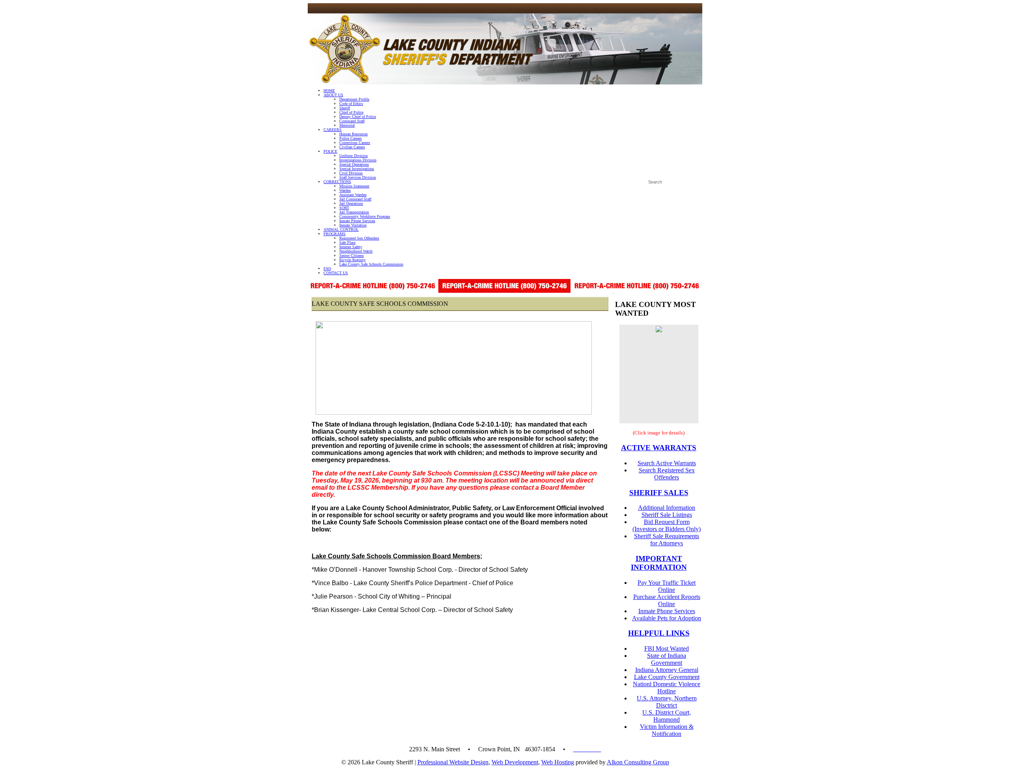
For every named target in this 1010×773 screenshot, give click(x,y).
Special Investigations (356, 169)
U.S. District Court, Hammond (666, 716)
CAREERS (333, 129)
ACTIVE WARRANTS (658, 448)
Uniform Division (353, 155)
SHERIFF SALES (658, 493)
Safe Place (347, 242)
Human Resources (353, 134)
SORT (344, 208)
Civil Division (351, 173)
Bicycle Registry (352, 260)
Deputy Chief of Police (357, 116)
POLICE (330, 151)
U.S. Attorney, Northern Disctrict (667, 702)
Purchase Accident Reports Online (666, 600)
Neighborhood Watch (355, 251)
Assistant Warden (353, 195)
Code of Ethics (351, 103)
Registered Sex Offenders (359, 238)
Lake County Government (667, 677)
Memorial (347, 125)
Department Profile (354, 99)
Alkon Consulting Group (638, 762)
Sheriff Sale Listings (667, 514)
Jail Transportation (354, 212)
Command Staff (352, 121)
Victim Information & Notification (667, 730)
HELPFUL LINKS (659, 633)
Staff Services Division (357, 177)
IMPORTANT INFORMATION (659, 562)
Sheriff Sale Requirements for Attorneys (666, 540)
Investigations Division (357, 160)
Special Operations (354, 164)
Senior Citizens (351, 255)
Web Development (515, 762)
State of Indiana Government (666, 659)
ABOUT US (333, 95)
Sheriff (344, 108)
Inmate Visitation (353, 225)
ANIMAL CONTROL (341, 229)
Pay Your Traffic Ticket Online (667, 586)
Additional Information (666, 507)
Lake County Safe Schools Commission (371, 264)
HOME (329, 90)
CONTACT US (336, 273)
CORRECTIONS (337, 182)
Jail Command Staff (355, 199)
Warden (345, 190)
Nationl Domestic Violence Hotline (666, 687)
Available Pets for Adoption (666, 618)
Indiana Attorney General (666, 669)
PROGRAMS (335, 234)
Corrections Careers (354, 142)
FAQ (327, 268)
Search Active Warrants (667, 463)
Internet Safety (350, 247)
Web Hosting (557, 762)
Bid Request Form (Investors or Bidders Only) (666, 525)
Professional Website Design (452, 762)
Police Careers (350, 138)
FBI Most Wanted (666, 648)
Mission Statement (354, 186)
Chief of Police (351, 112)
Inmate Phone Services (357, 221)
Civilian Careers (352, 147)
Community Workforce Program (364, 216)
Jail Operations (351, 203)
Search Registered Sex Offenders (667, 474)
